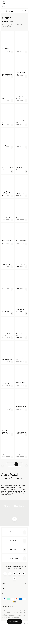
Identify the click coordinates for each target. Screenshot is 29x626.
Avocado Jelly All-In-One (21, 121)
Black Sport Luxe (6, 145)
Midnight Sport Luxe (7, 217)
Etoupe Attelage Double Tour (20, 310)
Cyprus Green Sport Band (21, 241)
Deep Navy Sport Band (6, 97)
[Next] (26, 464)
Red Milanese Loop (7, 454)
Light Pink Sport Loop (21, 50)
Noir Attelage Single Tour (21, 407)
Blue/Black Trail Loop (7, 359)
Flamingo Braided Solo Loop (7, 168)
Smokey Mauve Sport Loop (7, 121)
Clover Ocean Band (7, 74)
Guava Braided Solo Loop (21, 334)
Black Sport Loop (20, 287)
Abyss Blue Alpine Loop (20, 383)
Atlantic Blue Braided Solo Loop (7, 431)
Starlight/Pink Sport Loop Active (6, 192)
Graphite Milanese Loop (6, 49)
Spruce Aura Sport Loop (20, 73)
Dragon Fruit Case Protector (6, 241)
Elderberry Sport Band (21, 193)
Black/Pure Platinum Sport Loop (21, 97)
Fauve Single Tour (20, 454)
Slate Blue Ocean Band (20, 168)
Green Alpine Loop (6, 408)
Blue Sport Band (6, 287)
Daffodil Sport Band (7, 264)
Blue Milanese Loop (21, 432)
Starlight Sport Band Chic (21, 216)
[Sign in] (22, 11)
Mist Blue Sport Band (21, 264)
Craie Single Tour (6, 383)
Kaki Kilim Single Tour (21, 145)
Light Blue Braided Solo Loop (6, 334)
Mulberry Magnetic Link (20, 358)
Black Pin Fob (5, 311)
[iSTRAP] (9, 11)
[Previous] (2, 464)
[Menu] (3, 11)
